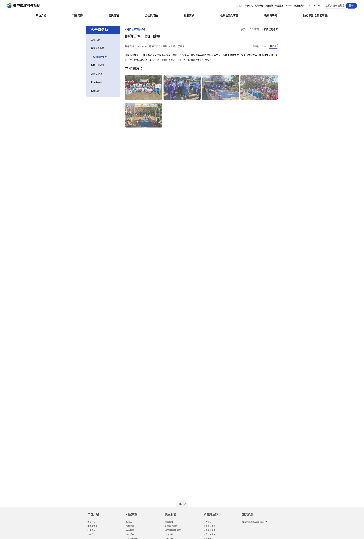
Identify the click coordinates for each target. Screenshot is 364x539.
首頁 (243, 29)
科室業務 (77, 15)
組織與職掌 (92, 526)
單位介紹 (41, 15)
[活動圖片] (143, 87)
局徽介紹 (91, 534)
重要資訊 (189, 15)
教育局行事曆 (171, 526)
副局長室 (130, 526)
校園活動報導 (100, 57)
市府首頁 (249, 6)
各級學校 (91, 530)
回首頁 (239, 6)
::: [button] (82, 508)
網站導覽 (259, 6)
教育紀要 (95, 91)
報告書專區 (96, 82)
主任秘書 (130, 530)
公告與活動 (151, 15)
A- (310, 6)
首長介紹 (91, 522)
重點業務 (169, 522)
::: (84, 27)
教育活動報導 (98, 48)
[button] (182, 503)
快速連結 (279, 6)
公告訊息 (95, 40)
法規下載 (169, 534)
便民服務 (114, 15)
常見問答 (269, 6)
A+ (319, 6)
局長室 (129, 522)
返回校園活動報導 (136, 29)
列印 (274, 46)
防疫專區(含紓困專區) (315, 15)
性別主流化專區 (229, 15)
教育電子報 (270, 15)
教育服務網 (299, 6)
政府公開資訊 (98, 65)
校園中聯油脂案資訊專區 (253, 522)
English (289, 6)
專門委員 (130, 534)
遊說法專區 (96, 74)
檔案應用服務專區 (173, 530)
